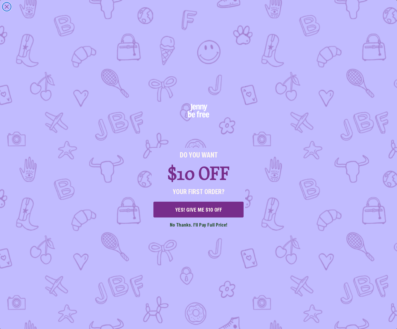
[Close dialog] (6, 6)
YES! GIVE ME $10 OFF (198, 209)
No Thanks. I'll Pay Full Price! (198, 225)
